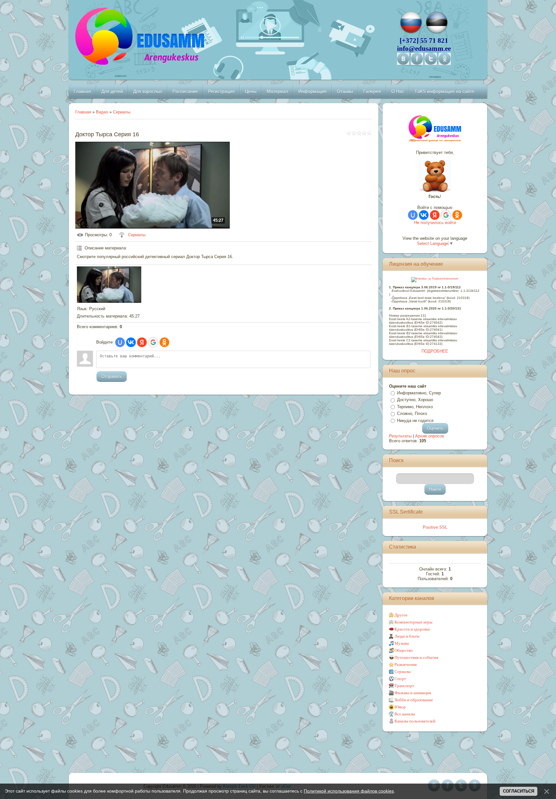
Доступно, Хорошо (415, 399)
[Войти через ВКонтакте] (131, 342)
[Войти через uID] (120, 342)
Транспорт (404, 685)
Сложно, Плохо (412, 413)
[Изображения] (109, 284)
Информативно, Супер (419, 393)
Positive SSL (435, 527)
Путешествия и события (416, 657)
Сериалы (121, 112)
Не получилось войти (435, 222)
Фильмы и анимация (412, 692)
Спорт (400, 678)
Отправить (111, 376)
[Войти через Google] (153, 342)
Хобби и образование (413, 699)
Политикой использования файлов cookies (349, 791)
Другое (401, 615)
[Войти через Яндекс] (142, 342)
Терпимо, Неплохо (415, 406)
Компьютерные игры (413, 622)
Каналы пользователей (414, 721)
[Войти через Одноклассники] (164, 342)
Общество (403, 650)
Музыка (401, 643)
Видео (102, 112)
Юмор (400, 707)
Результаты (400, 436)
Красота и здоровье (412, 629)
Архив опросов (429, 436)
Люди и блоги (406, 636)
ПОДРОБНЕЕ (435, 351)
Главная (83, 112)
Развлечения (405, 664)
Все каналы (404, 714)
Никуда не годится (415, 420)
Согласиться (518, 791)
